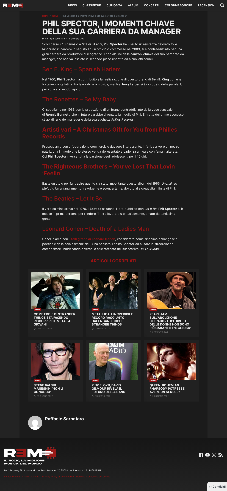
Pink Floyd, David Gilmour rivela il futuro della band (108, 388)
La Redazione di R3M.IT (16, 476)
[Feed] (220, 455)
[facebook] (201, 455)
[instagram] (214, 455)
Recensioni (206, 5)
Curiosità (114, 5)
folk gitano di (93, 239)
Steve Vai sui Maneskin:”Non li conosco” (48, 388)
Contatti (35, 476)
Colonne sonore (178, 5)
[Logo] (13, 5)
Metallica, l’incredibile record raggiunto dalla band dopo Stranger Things (112, 319)
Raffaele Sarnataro (55, 38)
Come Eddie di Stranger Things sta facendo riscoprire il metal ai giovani (54, 319)
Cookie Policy (66, 476)
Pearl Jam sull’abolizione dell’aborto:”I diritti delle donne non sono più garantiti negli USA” (170, 321)
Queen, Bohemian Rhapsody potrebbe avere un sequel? (167, 388)
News (72, 5)
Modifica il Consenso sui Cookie (93, 476)
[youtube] (207, 455)
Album (133, 5)
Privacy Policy (49, 476)
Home (45, 15)
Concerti (151, 5)
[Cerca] (222, 5)
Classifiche (91, 5)
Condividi (219, 486)
